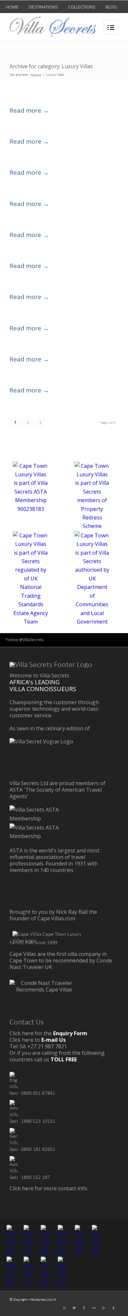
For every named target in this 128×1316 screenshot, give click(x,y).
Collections (81, 7)
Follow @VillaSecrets (25, 639)
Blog (111, 7)
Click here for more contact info (48, 1188)
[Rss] (64, 1308)
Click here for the (48, 1033)
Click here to (38, 1039)
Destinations (43, 7)
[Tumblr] (113, 1308)
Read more (29, 110)
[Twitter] (74, 1308)
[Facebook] (84, 1308)
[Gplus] (104, 1308)
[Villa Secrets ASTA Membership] (44, 818)
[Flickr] (94, 1308)
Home (12, 7)
